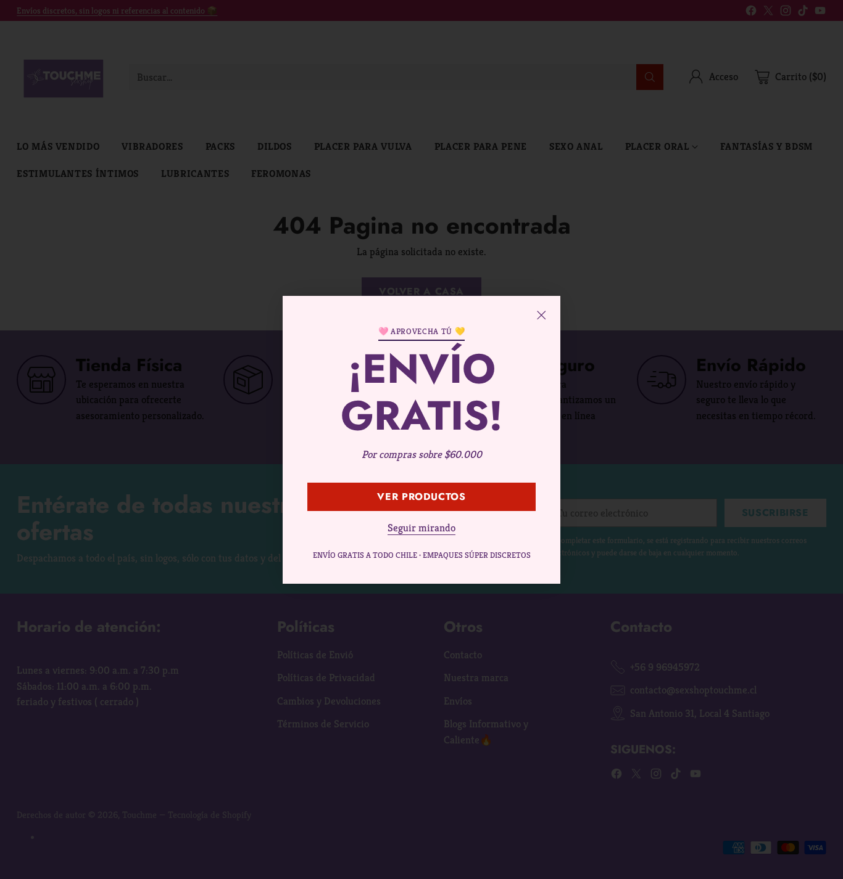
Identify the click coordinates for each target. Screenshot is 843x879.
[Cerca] (541, 315)
